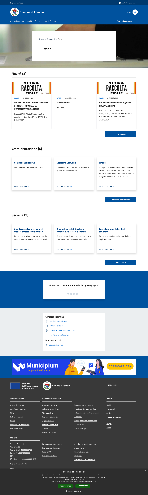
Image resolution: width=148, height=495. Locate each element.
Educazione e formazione (83, 405)
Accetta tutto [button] (65, 486)
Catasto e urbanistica (50, 424)
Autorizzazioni (79, 424)
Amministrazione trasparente (85, 444)
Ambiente (78, 416)
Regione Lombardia (17, 3)
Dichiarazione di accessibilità (84, 459)
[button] (74, 491)
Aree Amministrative (18, 409)
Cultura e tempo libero (50, 409)
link (95, 481)
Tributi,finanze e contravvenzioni (86, 413)
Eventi (109, 427)
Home (41, 39)
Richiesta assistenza (49, 455)
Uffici (12, 413)
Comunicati (111, 409)
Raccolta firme (63, 102)
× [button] (145, 471)
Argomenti (51, 39)
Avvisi (16, 98)
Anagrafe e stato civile (50, 405)
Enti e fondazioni (16, 417)
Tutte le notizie (120, 134)
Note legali (78, 455)
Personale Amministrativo (19, 424)
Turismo (45, 428)
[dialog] (74, 482)
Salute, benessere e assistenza (85, 420)
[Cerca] (135, 12)
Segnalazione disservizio (51, 448)
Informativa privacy (81, 452)
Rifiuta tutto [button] (83, 486)
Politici (12, 420)
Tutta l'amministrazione (121, 199)
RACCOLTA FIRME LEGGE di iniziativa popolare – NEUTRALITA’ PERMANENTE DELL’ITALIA (31, 106)
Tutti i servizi (121, 262)
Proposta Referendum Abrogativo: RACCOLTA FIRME (115, 104)
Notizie (109, 405)
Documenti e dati (16, 428)
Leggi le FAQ (46, 452)
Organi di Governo (17, 405)
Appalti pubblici (48, 420)
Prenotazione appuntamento (52, 444)
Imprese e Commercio (50, 417)
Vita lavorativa (47, 413)
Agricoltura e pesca (81, 428)
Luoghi (109, 423)
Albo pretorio (79, 448)
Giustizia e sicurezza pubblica (85, 409)
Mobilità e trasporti (49, 432)
